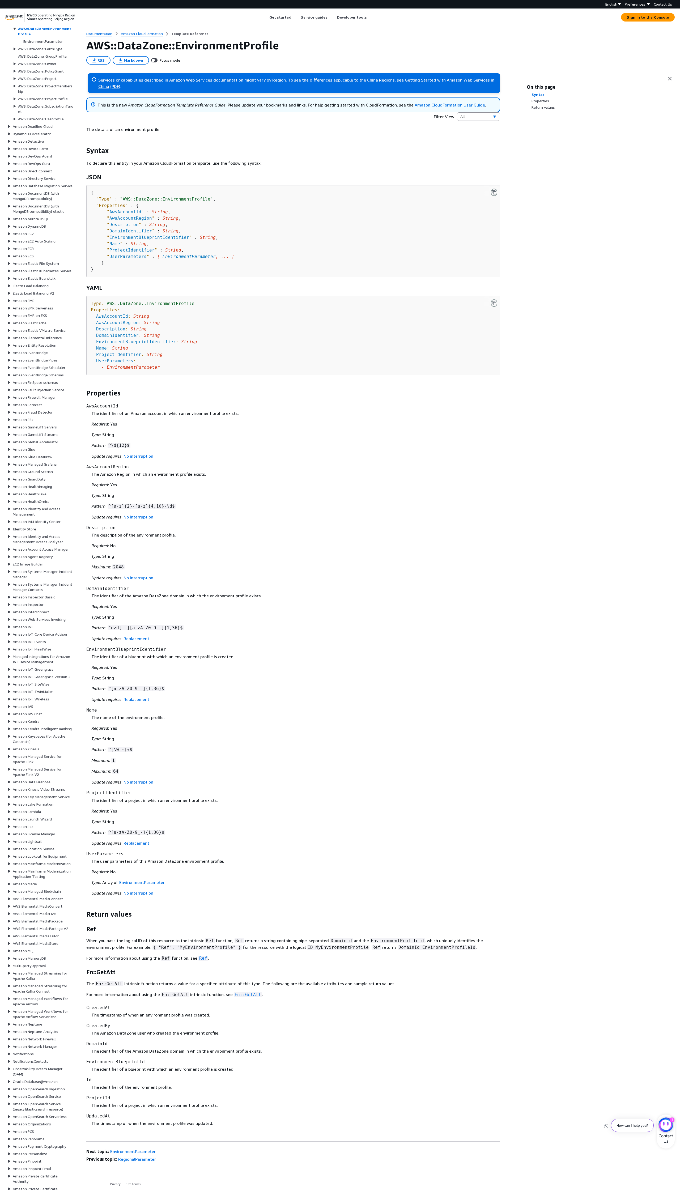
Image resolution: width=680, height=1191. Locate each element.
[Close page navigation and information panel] (670, 78)
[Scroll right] (370, 17)
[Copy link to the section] (82, 150)
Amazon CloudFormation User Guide (450, 105)
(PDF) (115, 86)
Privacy (115, 1184)
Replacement (136, 638)
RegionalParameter (137, 1159)
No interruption (138, 456)
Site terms (133, 1184)
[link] (190, 33)
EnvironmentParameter (189, 256)
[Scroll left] (265, 17)
